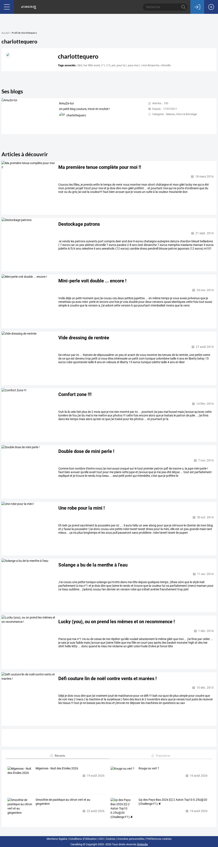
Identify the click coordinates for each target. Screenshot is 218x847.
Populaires (163, 755)
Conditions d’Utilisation (83, 838)
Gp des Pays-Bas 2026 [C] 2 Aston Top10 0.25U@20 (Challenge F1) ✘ (173, 802)
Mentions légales (57, 838)
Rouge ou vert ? (149, 768)
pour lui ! (122, 65)
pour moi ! (134, 65)
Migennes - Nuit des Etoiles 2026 (57, 768)
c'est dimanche (150, 65)
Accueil (5, 33)
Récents (60, 755)
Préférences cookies (159, 838)
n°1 (103, 65)
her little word (91, 65)
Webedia (142, 844)
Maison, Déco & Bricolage (181, 114)
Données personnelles (131, 838)
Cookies (111, 838)
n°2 (108, 65)
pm (113, 65)
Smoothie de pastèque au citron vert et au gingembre (63, 802)
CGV (101, 838)
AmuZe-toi (66, 103)
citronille (166, 65)
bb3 (80, 65)
